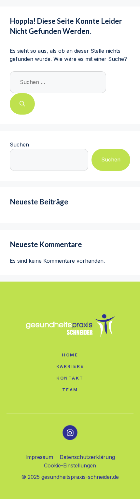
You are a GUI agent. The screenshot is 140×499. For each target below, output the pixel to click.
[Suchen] (22, 104)
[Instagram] (70, 432)
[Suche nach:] (58, 82)
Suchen (19, 144)
